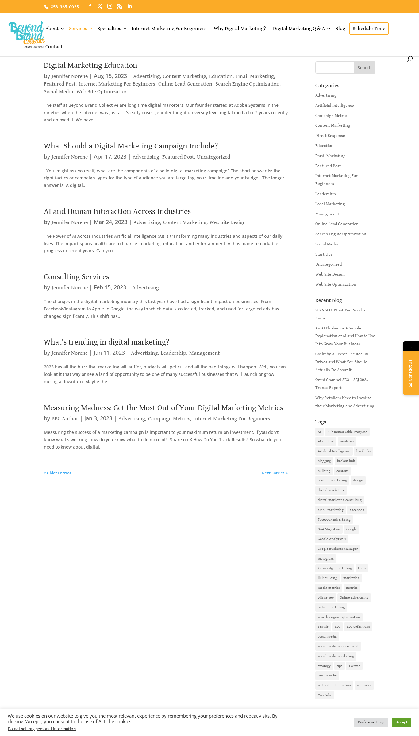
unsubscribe (327, 675)
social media (327, 636)
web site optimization (334, 685)
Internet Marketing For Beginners (169, 28)
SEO (337, 627)
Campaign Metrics (169, 418)
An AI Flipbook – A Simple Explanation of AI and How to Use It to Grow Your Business (345, 336)
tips (339, 666)
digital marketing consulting (340, 500)
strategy (324, 666)
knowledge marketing (335, 568)
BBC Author (65, 418)
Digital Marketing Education (90, 65)
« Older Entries (57, 473)
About (52, 28)
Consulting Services (76, 276)
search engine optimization (339, 617)
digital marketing (331, 490)
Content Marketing (184, 76)
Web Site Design (228, 222)
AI (319, 432)
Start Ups (324, 254)
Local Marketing (330, 204)
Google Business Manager (338, 549)
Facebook (357, 510)
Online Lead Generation (185, 84)
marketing (351, 578)
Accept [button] (402, 722)
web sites (364, 685)
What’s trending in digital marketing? (106, 342)
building (324, 471)
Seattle (323, 627)
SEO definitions (358, 627)
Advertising (146, 76)
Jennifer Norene (70, 76)
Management (204, 353)
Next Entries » (275, 473)
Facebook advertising (334, 520)
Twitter (354, 666)
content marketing (332, 480)
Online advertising (354, 597)
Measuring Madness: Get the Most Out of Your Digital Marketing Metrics (163, 407)
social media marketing (336, 656)
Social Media (58, 91)
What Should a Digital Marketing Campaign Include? (131, 146)
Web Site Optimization (102, 91)
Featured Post (59, 84)
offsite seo (326, 597)
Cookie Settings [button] (371, 722)
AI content (326, 441)
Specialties (109, 28)
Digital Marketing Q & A (299, 28)
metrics (352, 588)
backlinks (363, 451)
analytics (347, 441)
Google (351, 529)
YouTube (325, 695)
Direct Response (330, 135)
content (342, 471)
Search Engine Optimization (247, 84)
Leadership (173, 353)
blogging (324, 461)
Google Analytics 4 (332, 539)
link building (327, 578)
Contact (54, 47)
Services (78, 28)
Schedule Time (369, 28)
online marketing (331, 607)
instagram (326, 559)
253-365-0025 (64, 7)
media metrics (329, 588)
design (358, 480)
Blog (340, 28)
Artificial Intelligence (334, 105)
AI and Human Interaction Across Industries (117, 211)
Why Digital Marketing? (240, 28)
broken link (346, 461)
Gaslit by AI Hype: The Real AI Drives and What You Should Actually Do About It (341, 362)
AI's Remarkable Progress (347, 432)
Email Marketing (255, 76)
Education (221, 76)
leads (362, 568)
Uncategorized (213, 157)
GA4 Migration (329, 529)
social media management (338, 646)
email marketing (331, 510)
